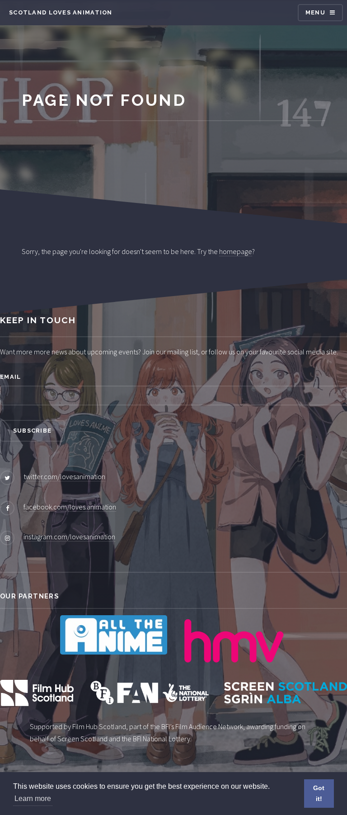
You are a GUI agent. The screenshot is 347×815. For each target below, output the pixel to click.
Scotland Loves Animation (61, 12)
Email (10, 376)
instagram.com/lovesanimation (69, 536)
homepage (235, 251)
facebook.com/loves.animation (69, 506)
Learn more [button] (32, 798)
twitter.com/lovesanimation (64, 476)
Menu (315, 12)
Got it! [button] (318, 793)
